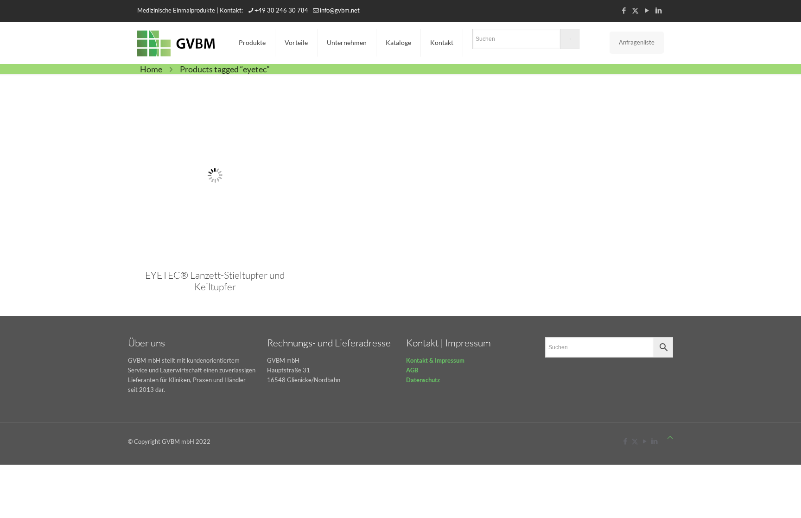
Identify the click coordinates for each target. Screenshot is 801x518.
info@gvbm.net (340, 10)
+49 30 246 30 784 (281, 10)
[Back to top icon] (670, 437)
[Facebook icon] (623, 10)
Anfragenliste (637, 42)
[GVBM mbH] (176, 43)
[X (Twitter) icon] (635, 10)
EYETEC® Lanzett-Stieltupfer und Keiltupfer (215, 281)
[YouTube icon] (646, 10)
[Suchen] (526, 41)
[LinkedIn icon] (658, 10)
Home (151, 69)
